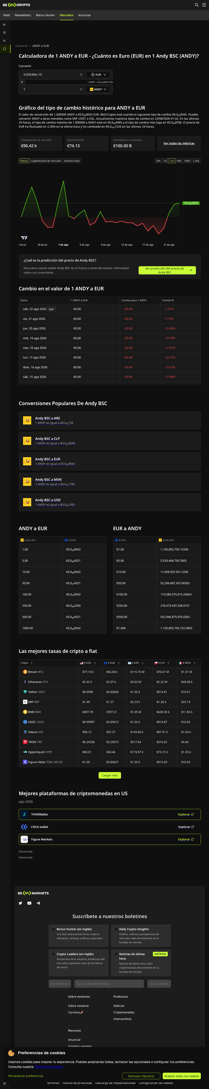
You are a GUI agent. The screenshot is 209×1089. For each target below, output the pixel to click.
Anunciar (84, 15)
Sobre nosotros (78, 1006)
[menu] (5, 36)
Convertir (22, 46)
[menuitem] (5, 24)
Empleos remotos (80, 1046)
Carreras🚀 (75, 1012)
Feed (6, 15)
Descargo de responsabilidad (115, 1083)
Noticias (119, 1006)
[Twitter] (20, 903)
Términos (53, 1083)
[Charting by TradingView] (24, 238)
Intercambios (122, 1019)
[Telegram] (38, 903)
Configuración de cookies (156, 1083)
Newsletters (23, 15)
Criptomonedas (124, 1012)
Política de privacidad (77, 1083)
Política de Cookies (48, 1067)
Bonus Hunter (45, 15)
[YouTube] (29, 903)
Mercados (66, 15)
